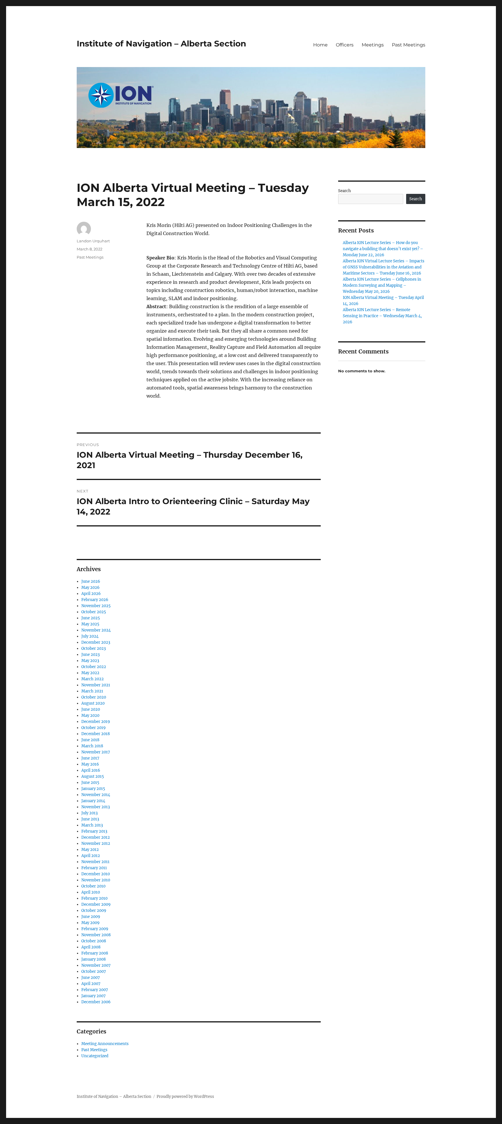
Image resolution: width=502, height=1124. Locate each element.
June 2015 (90, 782)
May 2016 (90, 764)
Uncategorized (94, 1055)
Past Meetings (408, 45)
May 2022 (90, 672)
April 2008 (91, 947)
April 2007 (91, 983)
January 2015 (93, 788)
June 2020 (90, 709)
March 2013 (92, 825)
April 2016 (90, 770)
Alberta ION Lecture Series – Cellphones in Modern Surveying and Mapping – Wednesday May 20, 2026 (382, 285)
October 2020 (93, 697)
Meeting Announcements (105, 1043)
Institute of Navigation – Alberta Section (161, 43)
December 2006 (96, 1001)
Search (344, 190)
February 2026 (94, 599)
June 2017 (90, 758)
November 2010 (95, 880)
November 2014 (95, 794)
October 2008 (93, 941)
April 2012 (90, 855)
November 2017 (95, 752)
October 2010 (93, 886)
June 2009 (90, 916)
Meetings (373, 45)
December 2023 (95, 642)
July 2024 (89, 636)
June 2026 (90, 581)
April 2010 (90, 892)
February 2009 (94, 928)
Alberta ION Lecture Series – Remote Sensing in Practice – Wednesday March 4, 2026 (382, 315)
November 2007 (96, 965)
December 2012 (95, 837)
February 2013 (94, 831)
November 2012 (95, 843)
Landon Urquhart (93, 241)
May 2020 (90, 715)
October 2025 (93, 611)
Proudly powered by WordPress (185, 1096)
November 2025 (96, 605)
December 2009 (96, 904)
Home (320, 45)
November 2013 (95, 806)
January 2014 (93, 800)
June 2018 (90, 739)
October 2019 (93, 727)
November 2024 (96, 630)
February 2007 (94, 989)
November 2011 (95, 861)
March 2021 (92, 691)
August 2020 (93, 703)
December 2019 (95, 721)
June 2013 (90, 819)
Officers (345, 45)
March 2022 (92, 678)
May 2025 (90, 624)
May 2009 (90, 922)
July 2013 (89, 813)
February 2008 (94, 953)
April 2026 (91, 593)
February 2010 (94, 898)
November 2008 (96, 934)
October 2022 (93, 666)
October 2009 (93, 910)
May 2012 (90, 849)
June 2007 (90, 977)
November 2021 (95, 685)
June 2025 (90, 618)
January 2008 (93, 959)
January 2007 (93, 995)
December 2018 (95, 733)
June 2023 (90, 654)
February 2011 (94, 867)
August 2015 (92, 776)
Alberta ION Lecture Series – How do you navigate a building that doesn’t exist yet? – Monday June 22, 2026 (383, 248)
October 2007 (93, 971)
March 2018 (92, 746)
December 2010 (95, 874)
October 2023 (93, 648)
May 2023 (90, 660)
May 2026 (90, 587)
